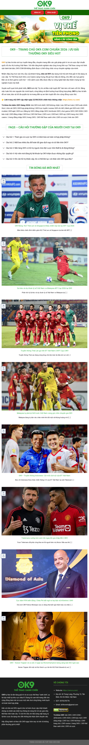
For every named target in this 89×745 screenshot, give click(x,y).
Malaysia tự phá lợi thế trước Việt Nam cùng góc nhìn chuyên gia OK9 (44, 413)
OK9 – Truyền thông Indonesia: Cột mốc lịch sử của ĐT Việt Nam (44, 476)
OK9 (3, 62)
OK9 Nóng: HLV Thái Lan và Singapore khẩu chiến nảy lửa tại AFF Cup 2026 (44, 226)
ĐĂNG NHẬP (51, 12)
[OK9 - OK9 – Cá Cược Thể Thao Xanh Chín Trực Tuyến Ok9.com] (44, 5)
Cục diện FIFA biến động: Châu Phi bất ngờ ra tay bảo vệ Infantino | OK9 (44, 600)
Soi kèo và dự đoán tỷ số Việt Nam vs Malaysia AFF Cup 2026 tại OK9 (44, 288)
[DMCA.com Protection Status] (61, 710)
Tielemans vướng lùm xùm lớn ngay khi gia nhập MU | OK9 (44, 538)
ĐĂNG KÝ (37, 12)
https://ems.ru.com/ (70, 690)
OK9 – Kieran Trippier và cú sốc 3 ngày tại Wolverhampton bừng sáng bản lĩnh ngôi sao (44, 663)
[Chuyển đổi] (4, 137)
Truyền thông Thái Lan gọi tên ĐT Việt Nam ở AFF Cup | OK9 (44, 351)
